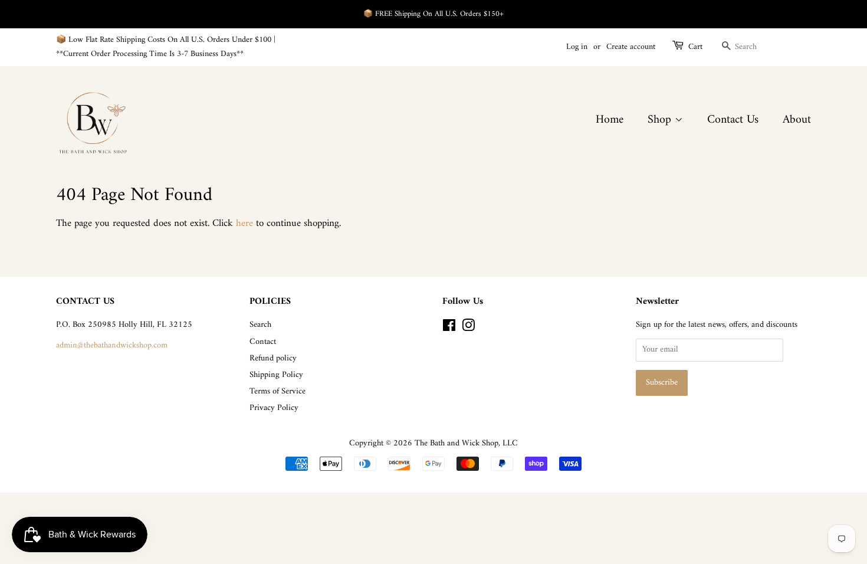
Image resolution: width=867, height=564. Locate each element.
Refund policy (273, 358)
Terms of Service (277, 391)
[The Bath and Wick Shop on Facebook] (449, 328)
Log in (576, 47)
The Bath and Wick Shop (456, 443)
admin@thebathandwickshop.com (112, 345)
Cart (695, 47)
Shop (661, 120)
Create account (630, 47)
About (797, 120)
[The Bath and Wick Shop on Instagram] (468, 328)
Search (260, 324)
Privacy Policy (273, 408)
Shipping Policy (276, 375)
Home (609, 120)
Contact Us (732, 120)
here (244, 223)
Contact (262, 342)
